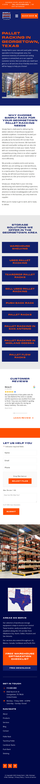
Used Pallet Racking (20, 261)
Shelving (6, 753)
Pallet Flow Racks (20, 356)
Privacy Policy (19, 777)
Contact (6, 731)
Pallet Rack (7, 737)
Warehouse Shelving (20, 247)
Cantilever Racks (9, 745)
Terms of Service (30, 777)
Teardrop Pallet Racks (20, 275)
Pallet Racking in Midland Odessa (20, 341)
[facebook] (5, 766)
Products (6, 718)
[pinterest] (15, 766)
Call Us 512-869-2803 (20, 4)
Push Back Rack (20, 303)
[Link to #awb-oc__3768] (16, 15)
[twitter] (10, 766)
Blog (4, 727)
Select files (20, 481)
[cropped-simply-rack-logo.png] (6, 12)
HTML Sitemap (8, 777)
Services (6, 722)
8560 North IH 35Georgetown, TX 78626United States (15, 694)
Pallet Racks (20, 314)
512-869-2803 (12, 688)
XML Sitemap (30, 775)
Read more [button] (8, 408)
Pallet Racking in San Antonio (20, 327)
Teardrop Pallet (9, 741)
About (5, 714)
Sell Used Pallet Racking (20, 290)
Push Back (7, 749)
